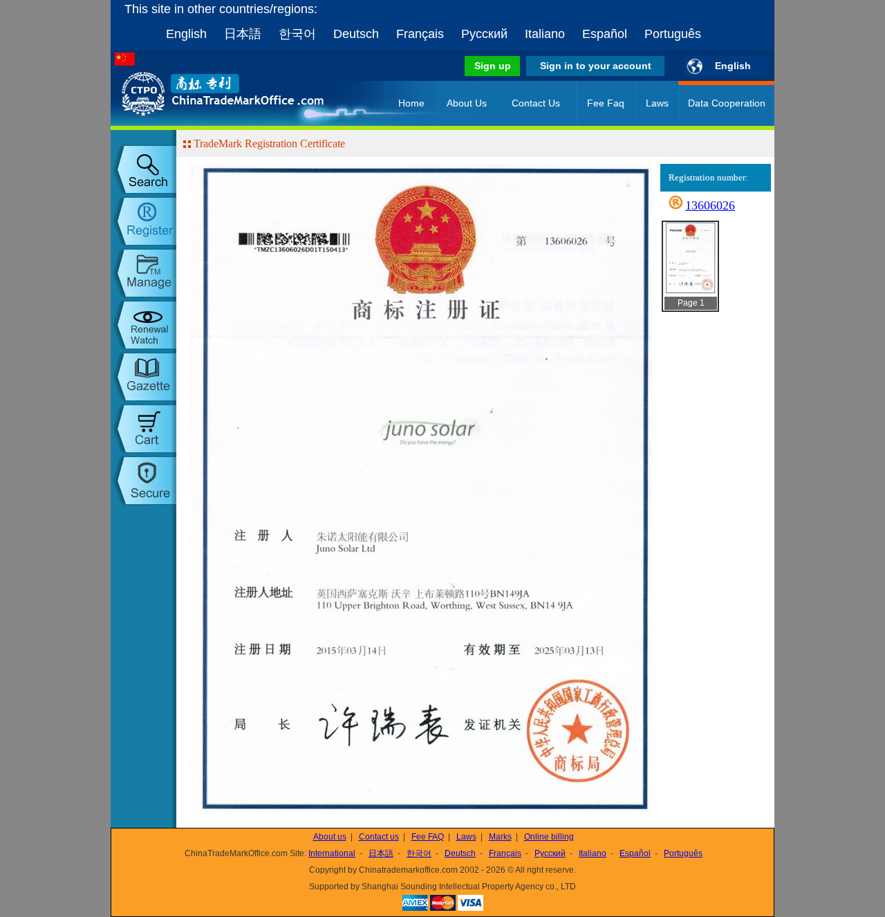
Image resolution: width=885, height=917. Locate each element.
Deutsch (356, 34)
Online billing (549, 837)
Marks (500, 837)
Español (604, 34)
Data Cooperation (726, 103)
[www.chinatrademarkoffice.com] (204, 123)
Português (672, 34)
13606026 (710, 205)
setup (143, 480)
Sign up (492, 65)
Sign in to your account (595, 65)
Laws (657, 103)
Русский (484, 34)
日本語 (242, 34)
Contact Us (536, 103)
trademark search (143, 169)
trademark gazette (143, 376)
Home (411, 103)
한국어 (297, 34)
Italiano (545, 34)
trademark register (143, 221)
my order (143, 428)
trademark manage (143, 273)
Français (420, 34)
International (331, 853)
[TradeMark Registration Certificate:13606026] (689, 292)
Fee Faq (605, 103)
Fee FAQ (427, 837)
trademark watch (143, 325)
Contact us (379, 837)
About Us (467, 103)
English (186, 34)
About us (329, 837)
